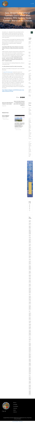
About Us (14, 402)
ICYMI (30, 61)
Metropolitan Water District (30, 333)
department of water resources (30, 290)
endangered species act (30, 298)
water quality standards (30, 387)
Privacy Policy (29, 417)
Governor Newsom (30, 314)
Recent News (30, 87)
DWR (29, 294)
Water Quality (30, 95)
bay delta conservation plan (30, 232)
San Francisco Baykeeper (30, 355)
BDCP (29, 235)
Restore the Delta (6, 119)
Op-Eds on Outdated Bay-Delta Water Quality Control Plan (30, 77)
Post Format (30, 83)
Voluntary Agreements (30, 378)
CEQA (29, 259)
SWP (29, 375)
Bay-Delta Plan (29, 227)
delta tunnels (30, 285)
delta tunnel (30, 281)
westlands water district (30, 393)
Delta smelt (29, 278)
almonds (30, 224)
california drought (30, 249)
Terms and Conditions (17, 418)
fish (29, 311)
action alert (30, 221)
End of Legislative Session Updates (5, 116)
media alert (30, 322)
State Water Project (30, 364)
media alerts (30, 325)
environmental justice (30, 307)
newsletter (30, 339)
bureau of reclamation (30, 241)
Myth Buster (30, 67)
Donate (14, 410)
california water (30, 253)
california (30, 245)
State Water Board (30, 360)
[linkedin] (29, 207)
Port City (24, 417)
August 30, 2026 (4, 117)
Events (30, 58)
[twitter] (29, 209)
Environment (30, 303)
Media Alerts (30, 64)
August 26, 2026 (17, 128)
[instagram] (29, 210)
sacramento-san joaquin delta (30, 349)
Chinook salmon (30, 263)
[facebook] (29, 205)
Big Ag (30, 237)
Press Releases (15, 406)
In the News (15, 404)
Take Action (15, 408)
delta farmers (30, 272)
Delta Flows (29, 52)
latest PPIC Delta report (8, 72)
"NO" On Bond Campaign (30, 42)
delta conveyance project (30, 268)
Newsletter (30, 71)
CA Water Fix (30, 256)
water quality (30, 382)
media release (30, 328)
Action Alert (30, 46)
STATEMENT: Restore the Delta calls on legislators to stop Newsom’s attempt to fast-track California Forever (19, 124)
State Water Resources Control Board (30, 370)
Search (32, 32)
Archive (30, 49)
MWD (29, 337)
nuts (29, 341)
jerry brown (29, 318)
